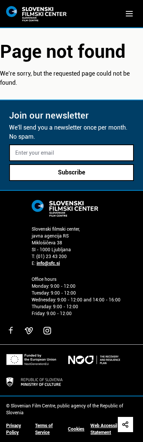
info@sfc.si (48, 263)
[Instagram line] (47, 330)
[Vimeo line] (29, 330)
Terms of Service (44, 429)
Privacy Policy (13, 429)
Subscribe (71, 172)
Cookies (76, 429)
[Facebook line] (10, 330)
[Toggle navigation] (129, 13)
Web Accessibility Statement (108, 429)
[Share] (125, 424)
